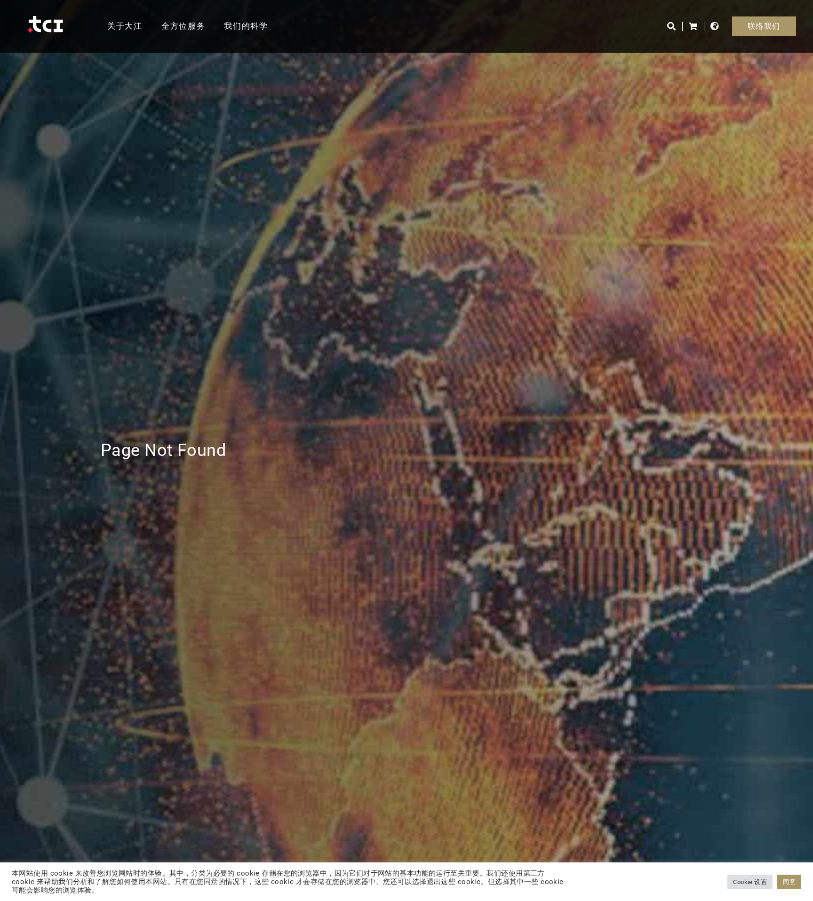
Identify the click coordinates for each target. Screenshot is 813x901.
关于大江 (125, 26)
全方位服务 (183, 26)
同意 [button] (789, 881)
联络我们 (764, 26)
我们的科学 (246, 26)
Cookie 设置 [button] (750, 881)
